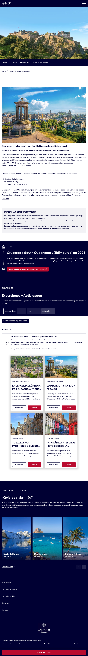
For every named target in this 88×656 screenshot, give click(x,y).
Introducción (6, 62)
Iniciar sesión (78, 342)
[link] (6, 556)
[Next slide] (84, 567)
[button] (48, 311)
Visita (15, 62)
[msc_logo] (6, 3)
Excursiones (24, 62)
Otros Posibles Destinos (40, 62)
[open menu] (84, 3)
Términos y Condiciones (51, 229)
